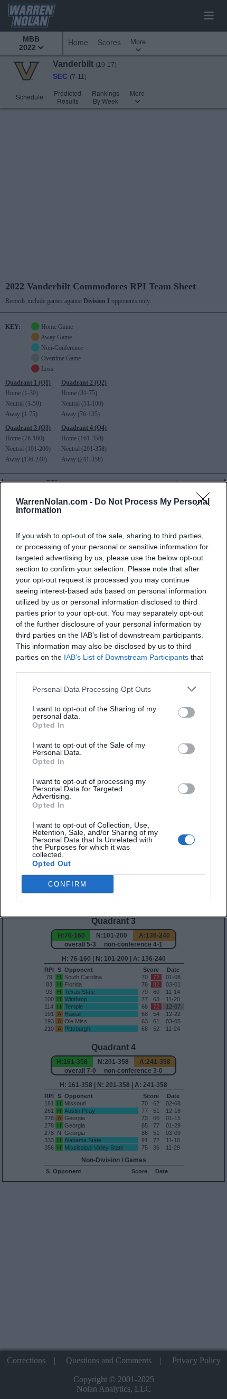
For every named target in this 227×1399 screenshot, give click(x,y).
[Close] (206, 502)
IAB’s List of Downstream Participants (126, 657)
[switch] (186, 712)
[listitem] (113, 689)
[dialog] (113, 699)
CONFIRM (67, 884)
